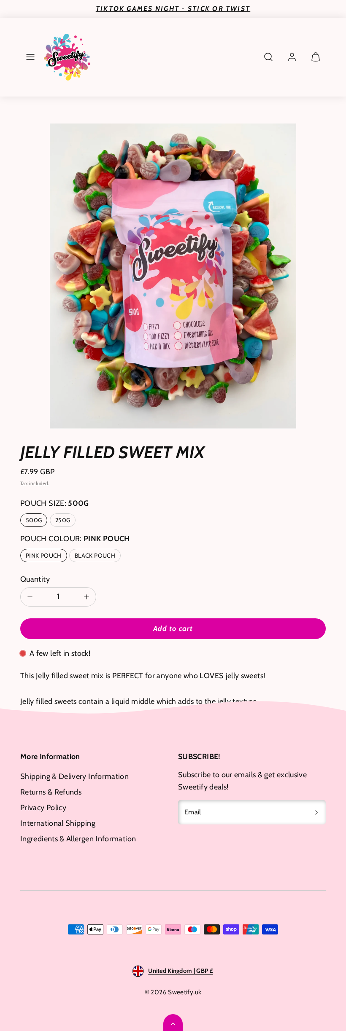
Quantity (35, 579)
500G (34, 520)
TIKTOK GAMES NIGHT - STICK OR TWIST (173, 9)
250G (62, 520)
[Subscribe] (316, 812)
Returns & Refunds (50, 792)
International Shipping (57, 823)
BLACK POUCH (95, 555)
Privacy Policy (43, 807)
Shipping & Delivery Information (74, 776)
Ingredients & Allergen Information (78, 838)
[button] (30, 57)
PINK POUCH (44, 555)
